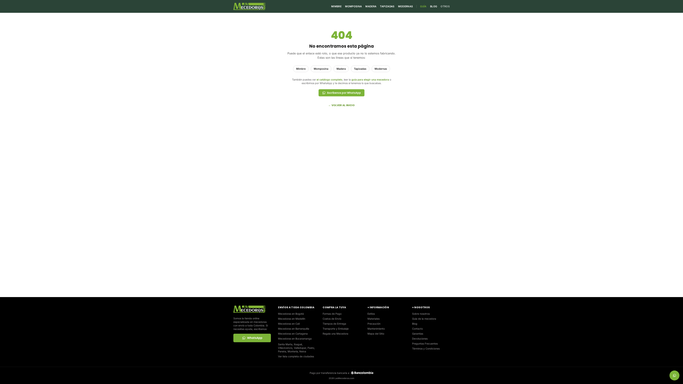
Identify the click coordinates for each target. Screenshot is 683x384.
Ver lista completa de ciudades (296, 356)
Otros (445, 6)
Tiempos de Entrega (334, 323)
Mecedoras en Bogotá (291, 313)
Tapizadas (387, 6)
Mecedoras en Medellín (291, 318)
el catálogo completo (329, 79)
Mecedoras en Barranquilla (293, 328)
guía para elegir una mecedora (370, 79)
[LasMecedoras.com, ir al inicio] (249, 6)
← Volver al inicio (341, 105)
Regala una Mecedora (335, 333)
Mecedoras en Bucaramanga (295, 338)
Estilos (371, 313)
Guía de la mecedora (424, 318)
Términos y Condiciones (426, 348)
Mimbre (336, 6)
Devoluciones (420, 338)
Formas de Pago (332, 313)
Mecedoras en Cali (289, 323)
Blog (433, 6)
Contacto (417, 328)
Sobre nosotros (421, 313)
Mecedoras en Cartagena (293, 333)
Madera (370, 6)
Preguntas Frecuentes (425, 343)
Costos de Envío (332, 318)
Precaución (373, 323)
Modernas (405, 6)
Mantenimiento (376, 328)
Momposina (353, 6)
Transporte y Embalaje (336, 328)
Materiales (373, 318)
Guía (423, 6)
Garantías (417, 333)
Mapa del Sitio (375, 333)
